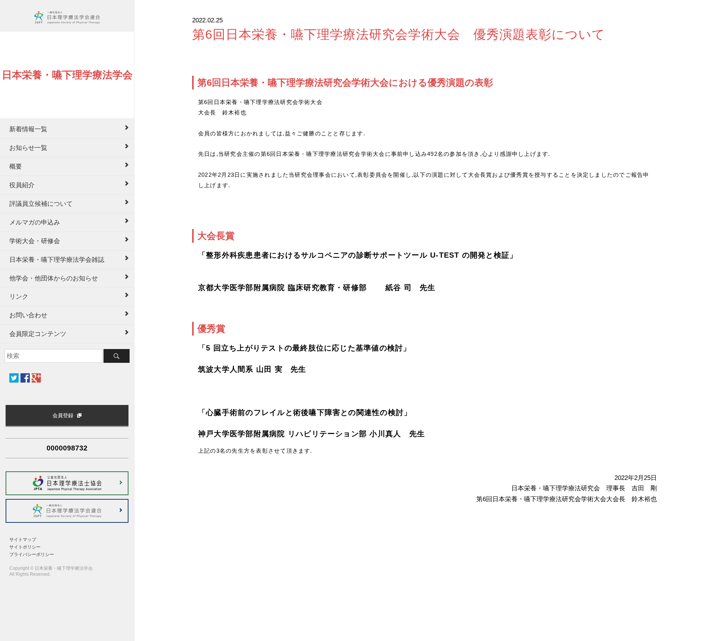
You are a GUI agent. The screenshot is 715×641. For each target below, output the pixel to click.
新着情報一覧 (28, 129)
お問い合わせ (28, 315)
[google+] (36, 378)
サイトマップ (22, 539)
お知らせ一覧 (28, 147)
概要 (15, 166)
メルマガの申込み (34, 222)
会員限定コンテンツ (37, 333)
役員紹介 (22, 185)
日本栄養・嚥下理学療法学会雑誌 (56, 259)
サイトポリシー (25, 547)
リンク (18, 296)
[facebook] (25, 378)
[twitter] (14, 378)
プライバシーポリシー (31, 554)
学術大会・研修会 (34, 241)
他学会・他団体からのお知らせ (53, 278)
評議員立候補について (41, 203)
